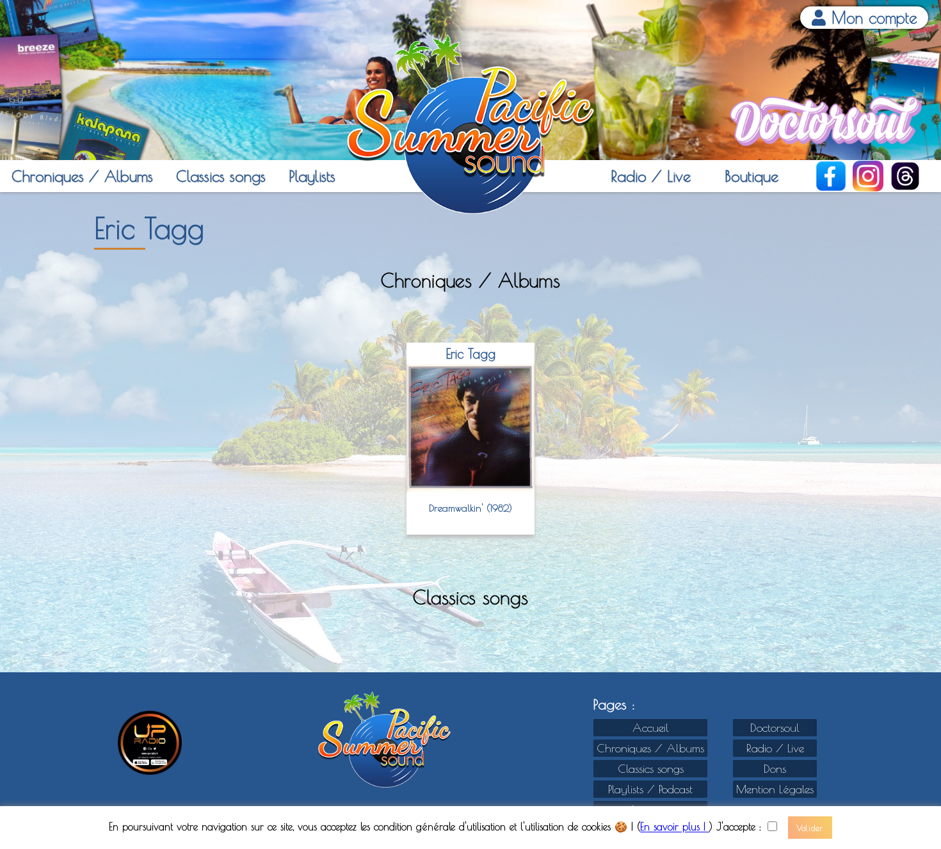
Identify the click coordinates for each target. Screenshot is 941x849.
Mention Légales (775, 789)
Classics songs (221, 176)
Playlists (312, 176)
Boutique (751, 176)
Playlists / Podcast (650, 789)
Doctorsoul (775, 727)
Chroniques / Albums (82, 176)
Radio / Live (651, 176)
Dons (775, 768)
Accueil (650, 727)
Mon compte (871, 17)
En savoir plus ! (674, 827)
